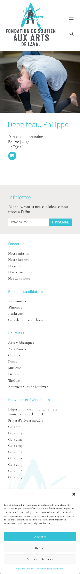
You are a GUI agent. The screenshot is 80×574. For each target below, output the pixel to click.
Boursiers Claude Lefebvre (28, 386)
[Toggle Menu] (71, 18)
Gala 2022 (15, 452)
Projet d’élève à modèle (25, 420)
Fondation (16, 243)
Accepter (40, 536)
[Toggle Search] (71, 33)
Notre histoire (18, 259)
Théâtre (14, 380)
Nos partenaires (20, 272)
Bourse (13, 142)
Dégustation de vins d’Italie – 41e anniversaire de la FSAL (32, 411)
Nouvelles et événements (29, 399)
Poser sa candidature (25, 291)
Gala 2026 (15, 426)
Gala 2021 (15, 458)
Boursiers (16, 333)
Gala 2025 (15, 433)
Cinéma (14, 355)
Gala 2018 (15, 471)
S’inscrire (15, 307)
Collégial (15, 147)
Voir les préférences (40, 559)
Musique (14, 367)
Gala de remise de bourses (27, 320)
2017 (25, 142)
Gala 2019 (15, 464)
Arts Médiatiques (21, 342)
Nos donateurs (19, 278)
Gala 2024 (15, 439)
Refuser (40, 548)
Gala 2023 (15, 445)
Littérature (16, 374)
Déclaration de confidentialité (49, 568)
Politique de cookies (24, 568)
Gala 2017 (15, 477)
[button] (74, 494)
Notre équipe (18, 266)
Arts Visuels (17, 349)
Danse (12, 361)
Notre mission (18, 253)
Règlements (17, 301)
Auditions (15, 313)
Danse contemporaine (25, 137)
